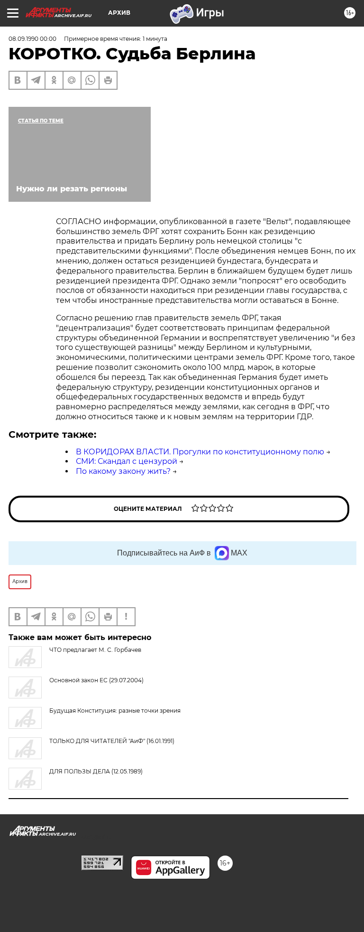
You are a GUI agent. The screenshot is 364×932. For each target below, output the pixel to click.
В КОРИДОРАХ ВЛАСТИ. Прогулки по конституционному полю (200, 451)
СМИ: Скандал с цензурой (126, 461)
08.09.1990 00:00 (32, 38)
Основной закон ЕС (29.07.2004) (96, 680)
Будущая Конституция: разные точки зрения (115, 710)
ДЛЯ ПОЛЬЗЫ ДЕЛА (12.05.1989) (96, 771)
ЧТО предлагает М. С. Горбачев (95, 649)
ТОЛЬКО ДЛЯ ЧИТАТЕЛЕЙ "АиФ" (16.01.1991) (111, 740)
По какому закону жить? (123, 471)
